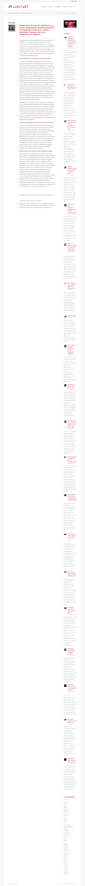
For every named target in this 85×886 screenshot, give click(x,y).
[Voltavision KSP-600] (11, 28)
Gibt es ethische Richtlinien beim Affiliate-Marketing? (71, 86)
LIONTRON (66, 846)
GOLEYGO (66, 828)
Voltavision (28, 36)
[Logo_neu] (18, 6)
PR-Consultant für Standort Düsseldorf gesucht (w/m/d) (71, 535)
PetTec (65, 851)
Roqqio (65, 859)
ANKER (65, 807)
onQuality (66, 848)
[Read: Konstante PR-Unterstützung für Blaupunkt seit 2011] (65, 572)
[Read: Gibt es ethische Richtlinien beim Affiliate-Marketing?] (65, 85)
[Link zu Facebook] (70, 1)
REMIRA (65, 857)
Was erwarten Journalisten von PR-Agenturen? (72, 721)
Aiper (65, 804)
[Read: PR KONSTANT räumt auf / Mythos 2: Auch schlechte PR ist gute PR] (65, 685)
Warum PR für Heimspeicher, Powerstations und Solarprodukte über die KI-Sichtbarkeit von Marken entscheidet (71, 41)
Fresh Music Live (67, 825)
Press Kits (66, 799)
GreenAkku (66, 830)
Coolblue (66, 813)
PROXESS (66, 855)
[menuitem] (44, 6)
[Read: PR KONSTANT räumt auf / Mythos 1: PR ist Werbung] (65, 759)
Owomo (65, 849)
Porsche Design (67, 853)
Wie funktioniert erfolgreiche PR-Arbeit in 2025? (71, 386)
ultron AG (66, 868)
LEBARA (65, 844)
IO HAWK (66, 836)
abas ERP (66, 802)
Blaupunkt (66, 809)
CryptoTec (66, 815)
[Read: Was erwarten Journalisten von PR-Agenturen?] (65, 720)
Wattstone (66, 872)
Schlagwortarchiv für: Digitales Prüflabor (20, 13)
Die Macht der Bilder (71, 315)
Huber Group (67, 832)
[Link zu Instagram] (75, 1)
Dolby (65, 819)
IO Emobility (66, 834)
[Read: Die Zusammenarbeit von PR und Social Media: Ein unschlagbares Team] (65, 457)
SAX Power (66, 861)
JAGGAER (66, 840)
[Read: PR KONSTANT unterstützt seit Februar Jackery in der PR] (65, 608)
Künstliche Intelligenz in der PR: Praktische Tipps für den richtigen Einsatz (72, 170)
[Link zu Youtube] (73, 1)
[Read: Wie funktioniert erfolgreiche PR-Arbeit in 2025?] (65, 385)
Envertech (66, 821)
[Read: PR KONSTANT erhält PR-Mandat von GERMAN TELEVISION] (65, 649)
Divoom (65, 817)
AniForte (65, 806)
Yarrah (65, 874)
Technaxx (66, 865)
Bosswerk (66, 811)
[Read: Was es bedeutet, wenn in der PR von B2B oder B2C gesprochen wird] (65, 283)
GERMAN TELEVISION (68, 827)
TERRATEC (66, 867)
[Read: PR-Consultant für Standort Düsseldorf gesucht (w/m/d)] (65, 534)
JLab (65, 842)
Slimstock (66, 863)
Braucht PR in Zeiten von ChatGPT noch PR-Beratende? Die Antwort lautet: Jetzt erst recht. (71, 424)
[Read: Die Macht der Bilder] (65, 316)
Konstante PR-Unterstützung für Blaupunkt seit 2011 (71, 573)
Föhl (65, 823)
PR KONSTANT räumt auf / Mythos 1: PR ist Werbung (71, 760)
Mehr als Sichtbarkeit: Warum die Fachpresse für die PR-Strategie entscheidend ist (72, 247)
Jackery (65, 838)
